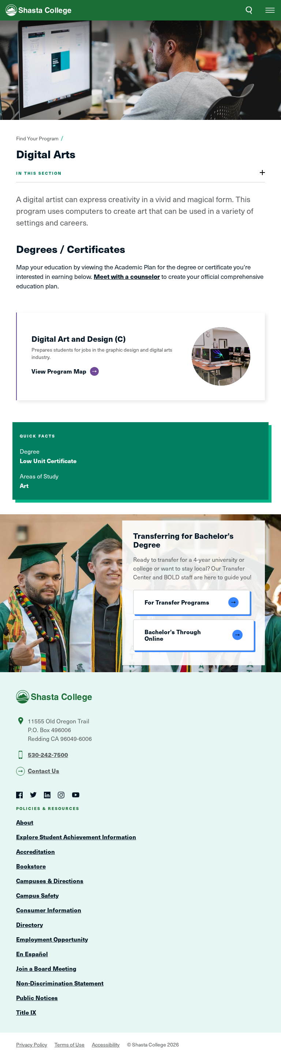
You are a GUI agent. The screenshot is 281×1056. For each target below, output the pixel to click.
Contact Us (43, 770)
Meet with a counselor (127, 276)
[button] (270, 10)
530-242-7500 (48, 754)
